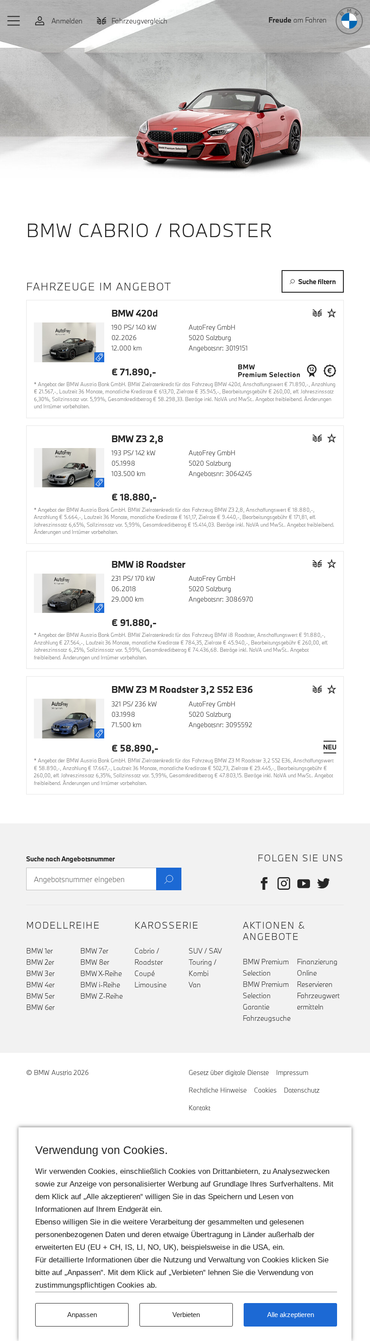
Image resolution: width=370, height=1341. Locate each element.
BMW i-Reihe (100, 984)
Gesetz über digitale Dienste (229, 1072)
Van (195, 984)
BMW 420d (134, 313)
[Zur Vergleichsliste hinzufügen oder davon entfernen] (317, 313)
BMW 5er (40, 995)
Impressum (292, 1072)
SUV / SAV (205, 950)
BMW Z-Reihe (101, 995)
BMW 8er (94, 962)
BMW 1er (39, 950)
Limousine (150, 984)
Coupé (144, 973)
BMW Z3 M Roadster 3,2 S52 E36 (182, 689)
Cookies (265, 1090)
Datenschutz (301, 1090)
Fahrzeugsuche (267, 1018)
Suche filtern (317, 281)
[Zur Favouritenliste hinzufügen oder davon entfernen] (331, 313)
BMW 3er (40, 973)
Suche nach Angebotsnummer (70, 859)
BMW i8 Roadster (148, 564)
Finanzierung (317, 961)
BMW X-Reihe (101, 973)
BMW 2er (40, 962)
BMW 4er (40, 984)
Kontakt (199, 1107)
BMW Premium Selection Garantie (266, 995)
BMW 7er (94, 950)
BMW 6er (40, 1007)
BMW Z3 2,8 (137, 438)
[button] (14, 20)
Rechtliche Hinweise (218, 1090)
